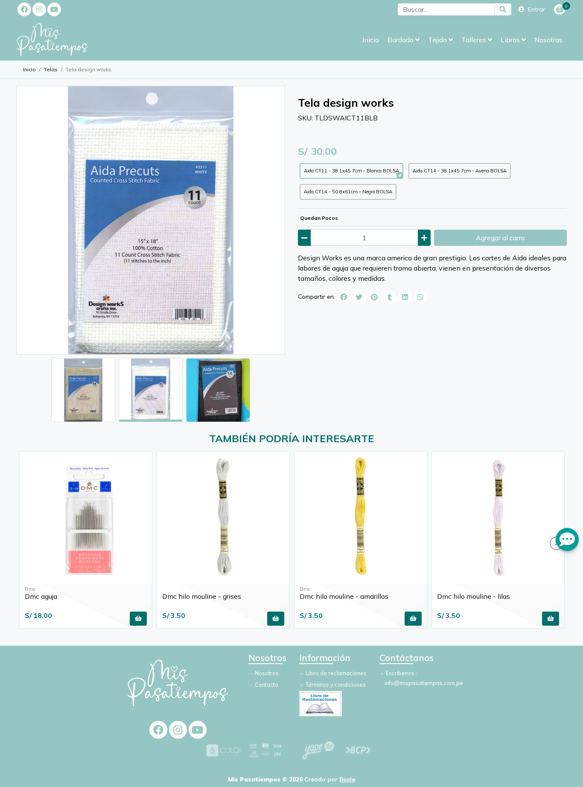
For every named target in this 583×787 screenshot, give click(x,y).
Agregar (500, 237)
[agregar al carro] (138, 619)
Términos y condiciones (335, 684)
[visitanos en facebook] (24, 9)
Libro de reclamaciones (335, 673)
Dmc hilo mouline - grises (201, 596)
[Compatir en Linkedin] (405, 297)
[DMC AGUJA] (86, 518)
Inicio (370, 39)
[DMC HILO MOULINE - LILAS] (498, 518)
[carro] (559, 9)
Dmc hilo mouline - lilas (473, 596)
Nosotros (266, 673)
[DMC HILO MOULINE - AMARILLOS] (360, 518)
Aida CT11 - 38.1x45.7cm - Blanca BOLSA (351, 171)
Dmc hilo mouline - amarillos (344, 596)
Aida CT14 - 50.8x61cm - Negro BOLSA (348, 192)
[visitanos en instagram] (39, 9)
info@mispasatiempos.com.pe (424, 682)
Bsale (347, 779)
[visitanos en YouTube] (54, 9)
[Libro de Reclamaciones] (320, 702)
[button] (403, 40)
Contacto (266, 684)
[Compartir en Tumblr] (389, 297)
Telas (51, 69)
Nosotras (548, 39)
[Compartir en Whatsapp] (420, 297)
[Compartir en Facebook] (343, 297)
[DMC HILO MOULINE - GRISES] (223, 518)
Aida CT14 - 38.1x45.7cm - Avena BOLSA (460, 171)
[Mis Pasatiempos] (59, 39)
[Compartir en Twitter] (359, 297)
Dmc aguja (41, 596)
